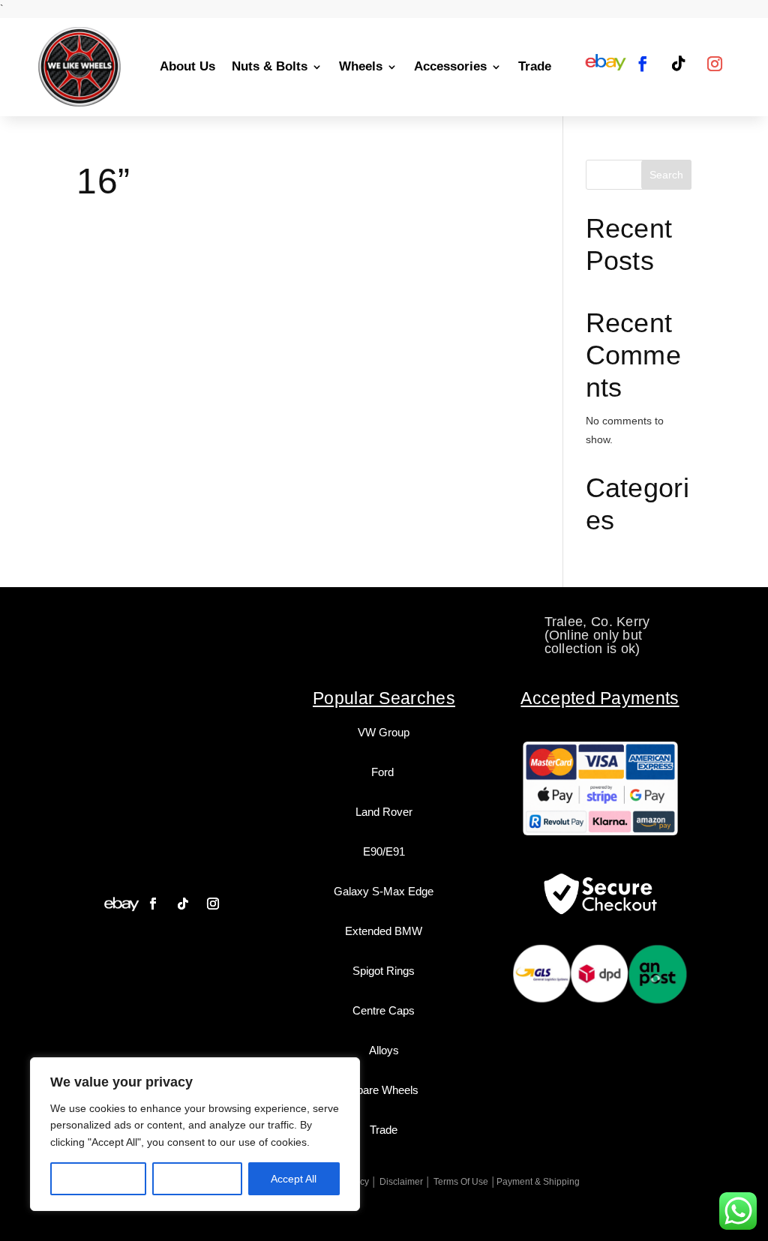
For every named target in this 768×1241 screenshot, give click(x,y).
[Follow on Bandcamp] (121, 903)
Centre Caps (383, 1010)
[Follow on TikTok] (679, 64)
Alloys (384, 1050)
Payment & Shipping (538, 1182)
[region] (195, 1134)
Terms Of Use (461, 1182)
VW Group (384, 732)
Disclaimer (401, 1182)
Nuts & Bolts (270, 66)
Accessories (450, 66)
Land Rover (384, 811)
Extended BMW (383, 931)
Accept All (293, 1179)
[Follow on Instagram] (715, 64)
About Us (187, 66)
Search (666, 175)
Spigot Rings (383, 970)
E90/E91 (384, 851)
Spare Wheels (384, 1090)
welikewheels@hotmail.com (413, 621)
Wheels (360, 66)
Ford (384, 772)
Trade (534, 66)
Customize (99, 1179)
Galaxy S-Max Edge (384, 891)
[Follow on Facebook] (643, 64)
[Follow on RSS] (605, 63)
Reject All (197, 1179)
